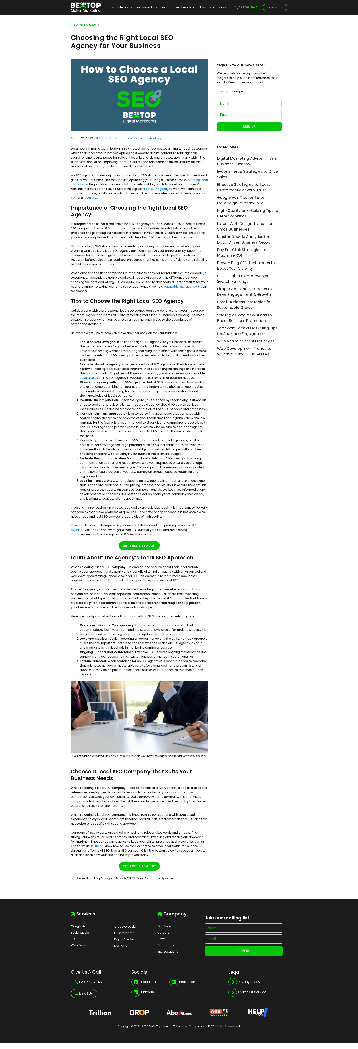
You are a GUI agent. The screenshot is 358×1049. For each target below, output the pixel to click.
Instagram (188, 981)
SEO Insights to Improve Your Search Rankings (128, 138)
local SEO (90, 198)
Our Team (164, 926)
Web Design (182, 7)
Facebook (149, 981)
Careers (163, 932)
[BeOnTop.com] (86, 7)
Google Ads (120, 7)
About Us (204, 7)
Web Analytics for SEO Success (245, 341)
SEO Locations (167, 951)
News (222, 7)
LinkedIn (147, 992)
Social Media (145, 7)
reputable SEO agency (180, 286)
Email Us (86, 993)
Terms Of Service (252, 992)
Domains (120, 945)
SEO (164, 7)
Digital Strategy (125, 939)
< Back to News (85, 25)
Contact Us (275, 7)
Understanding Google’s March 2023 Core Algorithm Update (124, 878)
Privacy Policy (249, 981)
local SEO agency (155, 189)
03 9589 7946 (247, 7)
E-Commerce (124, 933)
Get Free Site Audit (139, 545)
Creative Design (125, 926)
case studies (89, 378)
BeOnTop (96, 846)
